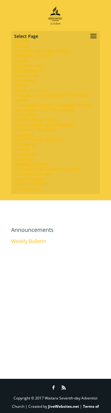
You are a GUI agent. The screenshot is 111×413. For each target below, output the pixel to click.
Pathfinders (28, 70)
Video (20, 85)
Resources (26, 75)
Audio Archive (30, 90)
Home (21, 41)
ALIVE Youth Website (38, 139)
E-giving (23, 159)
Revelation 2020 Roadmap (44, 110)
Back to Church (32, 183)
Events (22, 149)
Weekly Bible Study (36, 119)
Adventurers (29, 65)
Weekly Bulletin (32, 164)
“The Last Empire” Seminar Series (53, 105)
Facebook (25, 144)
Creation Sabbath (34, 129)
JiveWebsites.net (63, 406)
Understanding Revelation (44, 124)
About (21, 46)
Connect (24, 134)
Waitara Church (32, 55)
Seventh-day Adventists (42, 50)
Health (22, 60)
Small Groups (30, 179)
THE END (24, 114)
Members (25, 154)
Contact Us (27, 188)
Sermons (24, 80)
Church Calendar (33, 174)
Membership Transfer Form (46, 169)
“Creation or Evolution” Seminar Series (51, 97)
